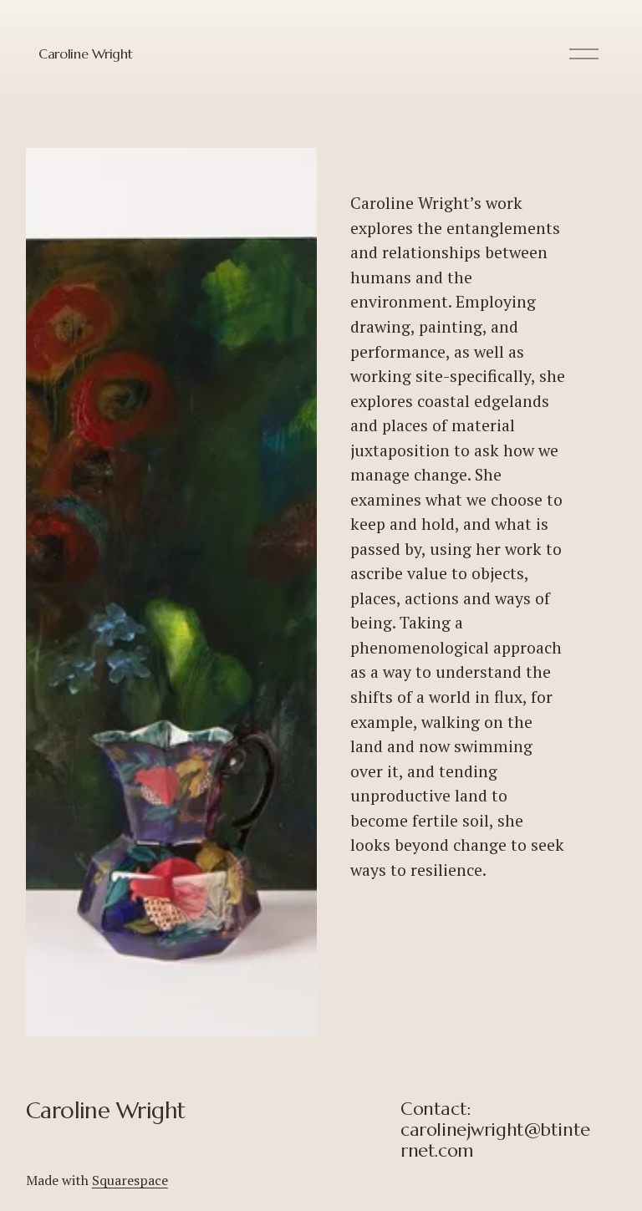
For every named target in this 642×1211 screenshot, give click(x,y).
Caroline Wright (85, 53)
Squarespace (130, 1180)
